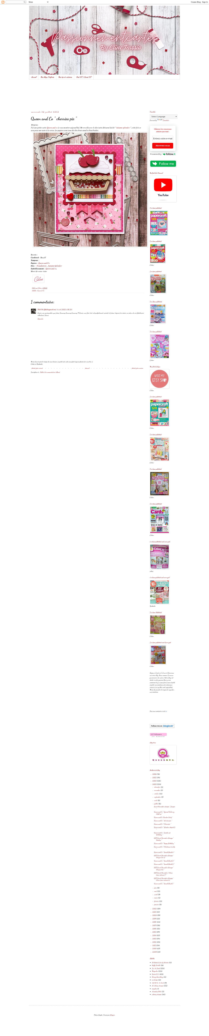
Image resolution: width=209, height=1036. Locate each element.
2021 (154, 912)
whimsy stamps (156, 994)
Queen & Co (40, 291)
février (156, 901)
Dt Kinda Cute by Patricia (160, 962)
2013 (154, 939)
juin (155, 888)
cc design (155, 980)
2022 (154, 909)
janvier (156, 904)
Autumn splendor (123, 127)
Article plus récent (37, 368)
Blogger (112, 1015)
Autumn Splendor (55, 265)
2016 (154, 929)
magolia (154, 989)
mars (156, 898)
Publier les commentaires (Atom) (50, 372)
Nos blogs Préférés (47, 77)
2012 (154, 942)
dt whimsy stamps (157, 986)
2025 (154, 777)
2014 (154, 935)
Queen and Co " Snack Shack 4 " (164, 852)
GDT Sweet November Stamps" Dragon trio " (163, 869)
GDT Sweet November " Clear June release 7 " (163, 874)
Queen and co (52, 127)
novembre (157, 790)
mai (155, 891)
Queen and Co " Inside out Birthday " (162, 834)
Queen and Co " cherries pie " (163, 821)
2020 (154, 915)
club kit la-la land (158, 983)
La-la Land (156, 968)
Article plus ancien (137, 368)
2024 (154, 781)
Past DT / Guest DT (83, 77)
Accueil (33, 77)
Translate (166, 120)
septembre (157, 797)
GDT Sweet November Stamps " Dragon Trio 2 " (164, 856)
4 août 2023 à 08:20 (64, 309)
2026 (154, 774)
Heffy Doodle (156, 965)
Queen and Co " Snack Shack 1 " (164, 884)
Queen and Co (44, 263)
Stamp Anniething (157, 977)
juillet (156, 804)
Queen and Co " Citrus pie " (162, 824)
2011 (154, 945)
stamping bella (156, 991)
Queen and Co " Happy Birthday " (164, 843)
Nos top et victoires (65, 77)
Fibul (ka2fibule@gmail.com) (47, 309)
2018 (154, 922)
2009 (154, 952)
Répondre (40, 319)
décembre (157, 787)
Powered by (156, 154)
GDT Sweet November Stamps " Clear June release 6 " (164, 879)
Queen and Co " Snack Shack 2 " (164, 864)
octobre (156, 794)
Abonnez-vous (163, 146)
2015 (154, 932)
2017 (154, 925)
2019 (154, 919)
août (156, 800)
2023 (154, 784)
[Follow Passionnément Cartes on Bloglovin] (162, 727)
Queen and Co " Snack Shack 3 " (164, 861)
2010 (154, 949)
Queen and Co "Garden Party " (163, 817)
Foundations (41, 265)
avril (156, 894)
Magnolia (155, 971)
